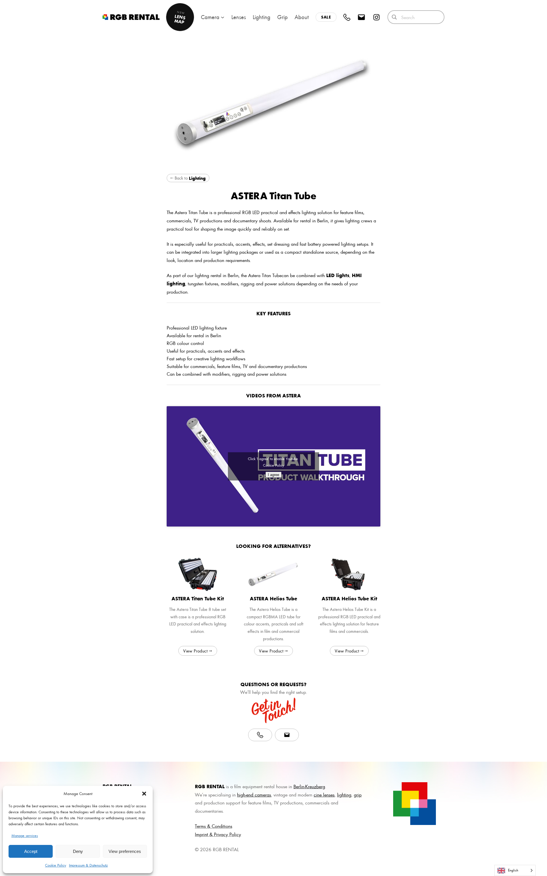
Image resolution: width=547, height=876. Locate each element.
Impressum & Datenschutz (88, 865)
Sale (326, 17)
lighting (344, 794)
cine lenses (324, 794)
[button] (144, 793)
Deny (78, 851)
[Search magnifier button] (394, 17)
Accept (30, 851)
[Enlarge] (428, 789)
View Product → (197, 651)
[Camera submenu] (222, 17)
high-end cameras (254, 794)
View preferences (125, 851)
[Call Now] (260, 735)
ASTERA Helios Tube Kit (349, 598)
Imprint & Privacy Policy (218, 834)
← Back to (188, 178)
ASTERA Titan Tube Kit (198, 598)
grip (358, 794)
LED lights (337, 275)
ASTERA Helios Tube (273, 598)
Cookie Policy (55, 865)
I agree (273, 474)
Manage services (24, 835)
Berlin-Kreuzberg (309, 786)
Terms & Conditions (213, 825)
